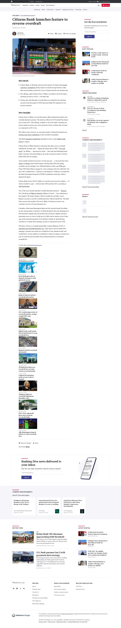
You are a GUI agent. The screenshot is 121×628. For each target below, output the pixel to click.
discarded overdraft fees (33, 139)
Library (38, 5)
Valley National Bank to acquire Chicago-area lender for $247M (100, 81)
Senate (21, 163)
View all (84, 130)
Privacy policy (43, 622)
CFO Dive (32, 1)
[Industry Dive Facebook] (17, 588)
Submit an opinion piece (61, 592)
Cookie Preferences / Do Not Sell (77, 622)
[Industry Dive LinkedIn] (13, 588)
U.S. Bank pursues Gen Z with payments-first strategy (50, 554)
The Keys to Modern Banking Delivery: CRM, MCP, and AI (98, 99)
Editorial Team (36, 589)
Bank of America (36, 193)
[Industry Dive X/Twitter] (20, 588)
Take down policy (61, 622)
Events (43, 5)
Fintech (85, 9)
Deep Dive (26, 5)
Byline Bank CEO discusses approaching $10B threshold (50, 535)
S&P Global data (24, 186)
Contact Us (35, 592)
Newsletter (35, 595)
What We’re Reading (38, 604)
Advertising (57, 586)
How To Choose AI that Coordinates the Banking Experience (96, 110)
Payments (58, 9)
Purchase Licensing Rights (40, 598)
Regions (63, 191)
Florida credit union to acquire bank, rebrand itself (99, 55)
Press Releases (50, 5)
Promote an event (93, 216)
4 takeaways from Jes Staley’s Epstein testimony (99, 72)
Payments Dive (39, 1)
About (34, 586)
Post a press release (93, 187)
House (28, 163)
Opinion (32, 5)
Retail (43, 9)
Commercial (37, 9)
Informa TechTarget (67, 614)
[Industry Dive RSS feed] (24, 588)
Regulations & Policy (68, 9)
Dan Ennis (20, 33)
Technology (78, 9)
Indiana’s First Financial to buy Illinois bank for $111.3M (100, 64)
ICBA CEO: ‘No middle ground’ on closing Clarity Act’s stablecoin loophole (97, 553)
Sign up (107, 5)
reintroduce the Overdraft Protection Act (31, 228)
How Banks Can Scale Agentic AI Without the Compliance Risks (98, 122)
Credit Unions (50, 9)
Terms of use (51, 622)
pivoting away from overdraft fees (29, 135)
